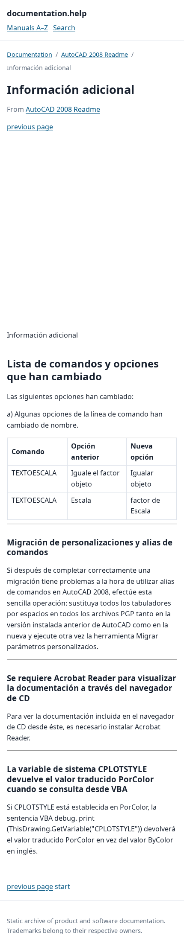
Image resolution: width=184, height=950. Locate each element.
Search (64, 27)
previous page (30, 126)
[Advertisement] (92, 231)
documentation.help (47, 13)
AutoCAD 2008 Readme (94, 54)
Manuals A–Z (27, 27)
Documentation (29, 54)
